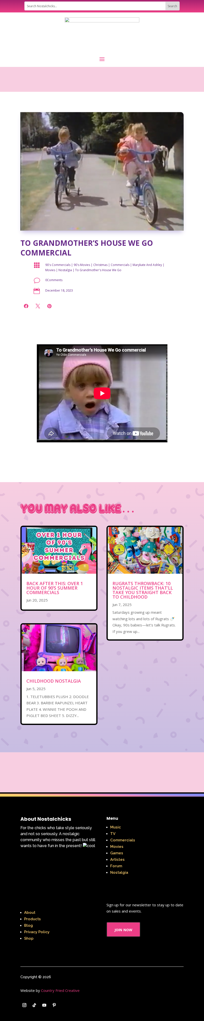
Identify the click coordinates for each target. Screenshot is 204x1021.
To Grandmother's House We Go (98, 270)
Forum (116, 866)
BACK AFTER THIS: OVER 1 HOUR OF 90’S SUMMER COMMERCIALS (54, 587)
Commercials (120, 265)
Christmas (100, 265)
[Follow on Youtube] (44, 1005)
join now (123, 929)
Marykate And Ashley (147, 265)
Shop (29, 938)
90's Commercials (57, 265)
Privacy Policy (37, 932)
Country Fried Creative (60, 990)
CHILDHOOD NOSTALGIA (53, 681)
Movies (50, 270)
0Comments (53, 280)
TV (112, 833)
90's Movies (82, 265)
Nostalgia (65, 270)
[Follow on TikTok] (34, 1005)
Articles (117, 859)
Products (32, 919)
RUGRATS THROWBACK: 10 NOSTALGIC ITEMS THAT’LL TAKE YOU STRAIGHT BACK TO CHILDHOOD (142, 590)
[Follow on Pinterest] (54, 1005)
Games (116, 853)
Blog (28, 925)
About (29, 912)
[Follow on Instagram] (24, 1005)
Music (115, 827)
